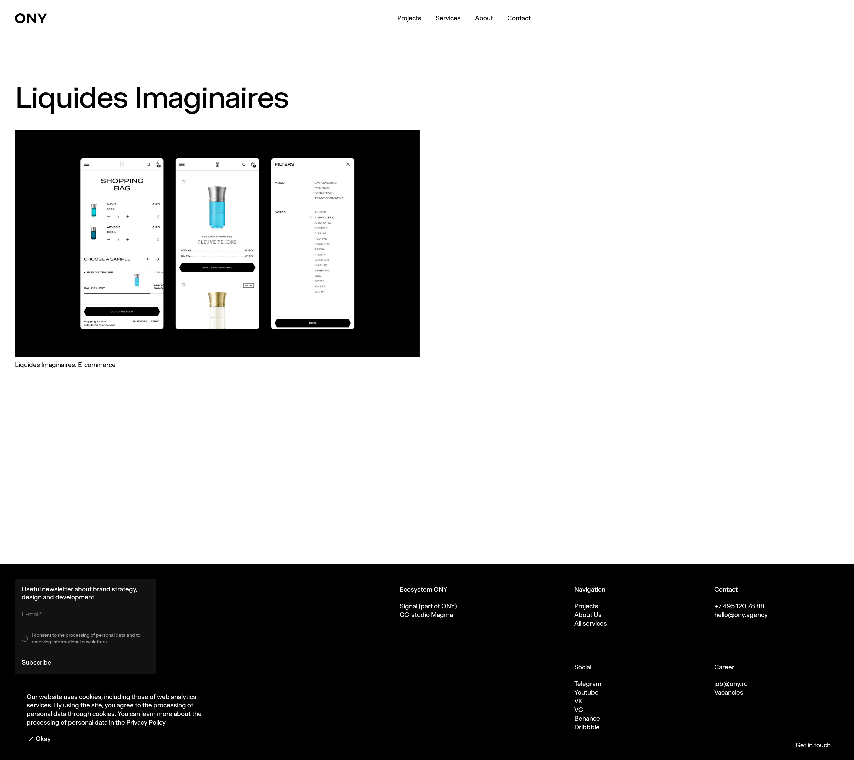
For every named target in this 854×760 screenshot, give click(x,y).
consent (42, 635)
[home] (31, 18)
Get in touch (813, 745)
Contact (519, 18)
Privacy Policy (146, 722)
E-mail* (32, 614)
